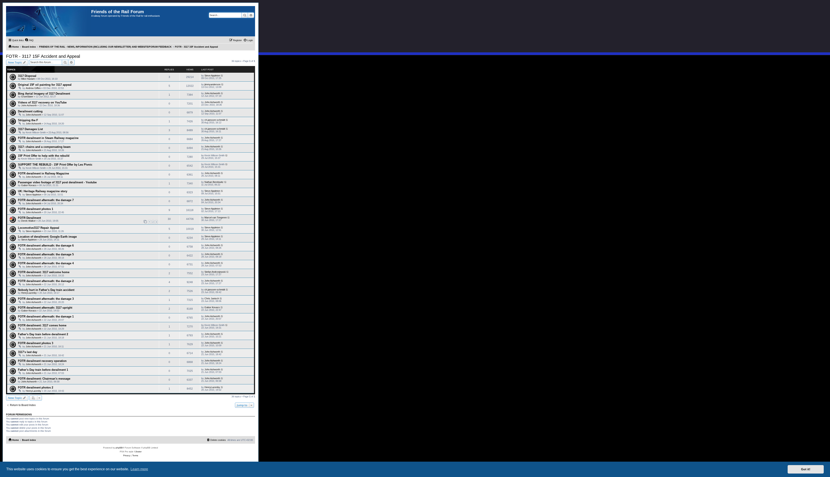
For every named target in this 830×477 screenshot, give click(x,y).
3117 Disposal (27, 75)
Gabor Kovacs (29, 185)
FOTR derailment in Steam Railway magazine (48, 138)
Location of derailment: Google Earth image (47, 236)
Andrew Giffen (33, 88)
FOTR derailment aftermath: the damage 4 (46, 263)
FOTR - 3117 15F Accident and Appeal (43, 56)
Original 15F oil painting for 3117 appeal (45, 84)
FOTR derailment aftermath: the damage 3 (46, 298)
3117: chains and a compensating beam (44, 146)
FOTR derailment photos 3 (35, 343)
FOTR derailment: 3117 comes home (42, 325)
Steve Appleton (212, 75)
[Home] (48, 21)
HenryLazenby (29, 293)
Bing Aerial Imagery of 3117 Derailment (44, 93)
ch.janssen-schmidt (214, 120)
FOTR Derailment (29, 217)
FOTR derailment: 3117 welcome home (43, 272)
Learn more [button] (139, 469)
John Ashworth (212, 93)
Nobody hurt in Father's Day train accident (46, 290)
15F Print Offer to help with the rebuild (43, 155)
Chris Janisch (211, 298)
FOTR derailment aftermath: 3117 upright (45, 307)
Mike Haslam (28, 78)
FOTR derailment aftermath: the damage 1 (46, 316)
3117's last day (27, 352)
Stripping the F (28, 120)
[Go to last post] (222, 75)
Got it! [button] (805, 469)
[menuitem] (29, 40)
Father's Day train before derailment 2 (43, 334)
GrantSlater (27, 96)
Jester (139, 451)
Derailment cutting (30, 111)
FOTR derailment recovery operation (42, 361)
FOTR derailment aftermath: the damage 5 (46, 254)
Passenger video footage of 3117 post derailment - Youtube (57, 182)
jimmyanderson (212, 84)
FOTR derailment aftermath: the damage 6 (46, 245)
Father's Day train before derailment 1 (43, 369)
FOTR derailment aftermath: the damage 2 (46, 281)
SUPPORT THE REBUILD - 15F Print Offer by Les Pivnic (55, 164)
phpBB (119, 447)
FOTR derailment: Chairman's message (44, 378)
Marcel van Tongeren (215, 217)
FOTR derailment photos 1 (35, 209)
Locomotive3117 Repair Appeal (38, 227)
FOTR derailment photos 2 (35, 387)
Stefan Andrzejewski (215, 272)
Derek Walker (28, 220)
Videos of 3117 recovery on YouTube (42, 102)
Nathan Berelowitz (213, 182)
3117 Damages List (30, 129)
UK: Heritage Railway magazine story (42, 191)
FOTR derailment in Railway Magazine (43, 173)
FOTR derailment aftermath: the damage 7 (46, 200)
